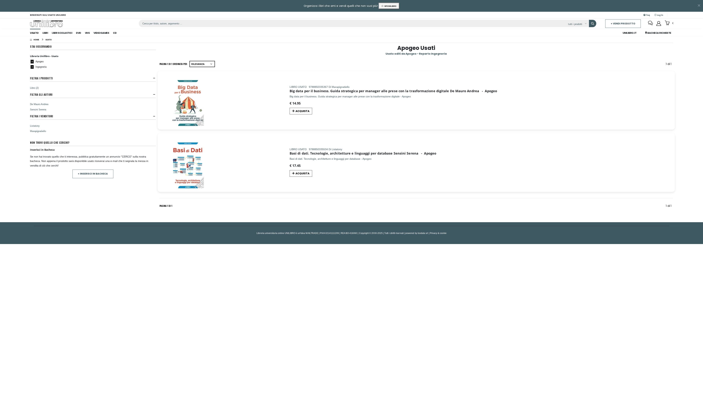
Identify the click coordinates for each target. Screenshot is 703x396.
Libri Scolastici (62, 33)
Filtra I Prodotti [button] (41, 78)
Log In (659, 15)
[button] (669, 23)
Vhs (87, 33)
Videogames (101, 33)
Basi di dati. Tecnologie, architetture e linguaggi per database (341, 153)
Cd (114, 33)
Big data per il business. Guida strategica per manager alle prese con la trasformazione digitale (369, 91)
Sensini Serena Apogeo (415, 153)
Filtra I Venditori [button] (41, 116)
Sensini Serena (38, 109)
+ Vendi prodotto (623, 23)
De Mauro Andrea (39, 104)
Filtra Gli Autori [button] (41, 94)
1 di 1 (669, 64)
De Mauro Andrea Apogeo (473, 91)
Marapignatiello (38, 131)
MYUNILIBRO (389, 6)
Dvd (78, 33)
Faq (648, 15)
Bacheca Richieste (659, 33)
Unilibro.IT (630, 33)
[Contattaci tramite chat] (650, 23)
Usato (34, 33)
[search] (592, 23)
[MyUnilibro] (658, 23)
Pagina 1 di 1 (165, 205)
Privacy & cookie (438, 233)
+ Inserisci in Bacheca (93, 173)
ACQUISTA (302, 111)
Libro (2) (34, 87)
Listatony (35, 125)
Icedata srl (423, 233)
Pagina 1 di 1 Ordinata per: (173, 63)
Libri (45, 33)
